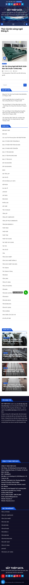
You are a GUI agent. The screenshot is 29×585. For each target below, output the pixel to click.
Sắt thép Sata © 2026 (19, 582)
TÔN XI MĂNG (6, 311)
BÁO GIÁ (4, 134)
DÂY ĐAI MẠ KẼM (7, 162)
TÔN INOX (5, 275)
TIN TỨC (4, 246)
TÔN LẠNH (5, 278)
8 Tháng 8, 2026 (8, 389)
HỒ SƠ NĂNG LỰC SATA (8, 181)
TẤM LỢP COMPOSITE (8, 217)
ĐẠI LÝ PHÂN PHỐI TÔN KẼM (10, 148)
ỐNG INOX (5, 199)
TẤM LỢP (4, 213)
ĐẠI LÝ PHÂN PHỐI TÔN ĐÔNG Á (11, 141)
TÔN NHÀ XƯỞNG (7, 293)
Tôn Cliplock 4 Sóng (7, 271)
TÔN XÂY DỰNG (6, 307)
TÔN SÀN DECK (6, 300)
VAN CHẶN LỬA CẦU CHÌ (9, 314)
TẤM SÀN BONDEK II (7, 224)
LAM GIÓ (4, 191)
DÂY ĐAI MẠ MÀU (7, 166)
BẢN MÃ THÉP (6, 130)
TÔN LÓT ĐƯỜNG (7, 285)
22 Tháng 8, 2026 (9, 343)
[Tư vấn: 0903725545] (26, 292)
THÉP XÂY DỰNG (7, 238)
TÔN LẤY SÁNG (6, 282)
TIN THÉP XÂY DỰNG (8, 242)
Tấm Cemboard (6, 209)
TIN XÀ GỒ (5, 249)
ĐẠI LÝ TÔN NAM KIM (8, 152)
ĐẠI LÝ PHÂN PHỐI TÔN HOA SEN (11, 144)
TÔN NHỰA (5, 296)
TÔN (3, 253)
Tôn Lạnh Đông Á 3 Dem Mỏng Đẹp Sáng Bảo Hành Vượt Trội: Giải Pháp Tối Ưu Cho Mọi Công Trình (13, 112)
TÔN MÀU (4, 289)
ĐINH (3, 170)
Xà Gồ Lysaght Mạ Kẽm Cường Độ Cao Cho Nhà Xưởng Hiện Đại (12, 356)
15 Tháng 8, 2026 (9, 358)
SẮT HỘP (4, 206)
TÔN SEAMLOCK (6, 303)
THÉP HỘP (5, 231)
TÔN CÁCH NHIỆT (7, 256)
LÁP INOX (5, 195)
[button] (24, 24)
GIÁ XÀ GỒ (5, 177)
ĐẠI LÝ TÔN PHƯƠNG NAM (9, 155)
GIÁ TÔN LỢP (6, 173)
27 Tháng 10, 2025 (7, 71)
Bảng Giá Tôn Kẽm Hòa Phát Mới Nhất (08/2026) (14, 94)
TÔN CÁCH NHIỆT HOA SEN (9, 264)
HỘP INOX (5, 184)
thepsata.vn (9, 498)
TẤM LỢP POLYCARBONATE (9, 220)
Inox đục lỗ (5, 188)
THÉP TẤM (5, 235)
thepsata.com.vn (10, 500)
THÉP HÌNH (5, 228)
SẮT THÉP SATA (14, 10)
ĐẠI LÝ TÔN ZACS (7, 159)
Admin (15, 71)
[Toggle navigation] (13, 24)
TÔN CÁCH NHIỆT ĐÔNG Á (9, 260)
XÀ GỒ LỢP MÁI (6, 318)
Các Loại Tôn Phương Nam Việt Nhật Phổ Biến (14, 137)
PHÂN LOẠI (4, 63)
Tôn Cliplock (5, 267)
